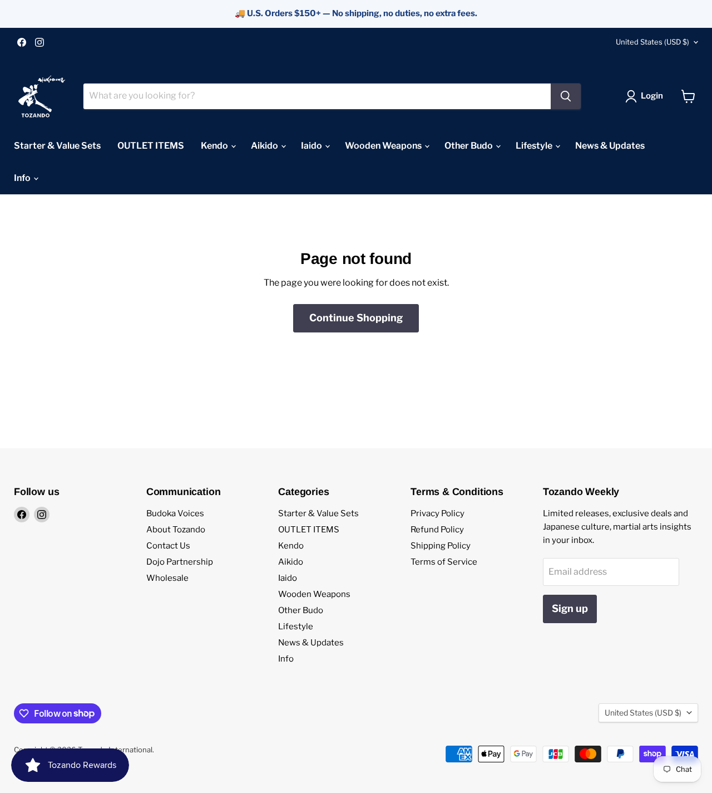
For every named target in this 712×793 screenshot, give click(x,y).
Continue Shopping (356, 318)
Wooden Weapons (384, 145)
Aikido (265, 145)
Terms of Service (444, 562)
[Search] (566, 96)
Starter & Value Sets (57, 145)
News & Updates (610, 145)
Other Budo (469, 145)
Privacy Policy (437, 513)
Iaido (312, 145)
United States (652, 41)
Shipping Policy (441, 546)
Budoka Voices (175, 513)
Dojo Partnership (179, 562)
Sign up (570, 608)
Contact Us (168, 546)
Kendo (215, 145)
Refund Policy (437, 530)
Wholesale (167, 578)
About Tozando (175, 530)
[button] (646, 96)
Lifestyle (535, 145)
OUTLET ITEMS (150, 145)
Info (23, 178)
